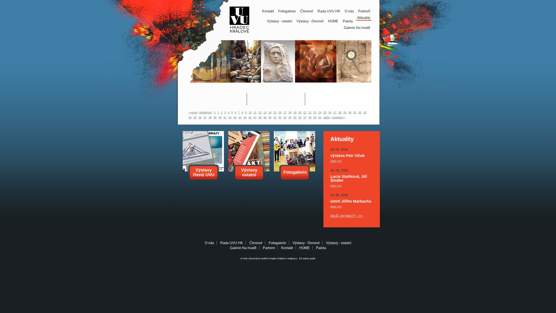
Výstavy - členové (310, 21)
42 (230, 117)
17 (284, 112)
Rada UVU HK (329, 11)
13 (264, 112)
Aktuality (363, 18)
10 (250, 112)
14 (269, 112)
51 (274, 117)
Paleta (348, 21)
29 (344, 112)
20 (299, 112)
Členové (306, 11)
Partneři (364, 11)
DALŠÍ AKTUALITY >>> (346, 216)
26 (329, 112)
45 (245, 117)
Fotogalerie (287, 11)
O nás (349, 11)
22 (309, 112)
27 (334, 112)
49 (264, 117)
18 (289, 112)
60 (319, 117)
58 (309, 117)
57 (304, 117)
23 (314, 112)
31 (354, 112)
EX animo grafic (307, 258)
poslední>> (338, 117)
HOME (333, 21)
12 (259, 112)
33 (364, 112)
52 (279, 117)
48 (259, 117)
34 (190, 117)
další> (327, 117)
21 (304, 112)
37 (205, 117)
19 (294, 112)
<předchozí (205, 112)
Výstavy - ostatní (279, 21)
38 (210, 117)
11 (255, 112)
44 (240, 117)
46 (250, 117)
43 (235, 117)
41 (225, 117)
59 (314, 117)
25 (324, 112)
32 (359, 112)
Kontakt (268, 11)
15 (274, 112)
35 (195, 117)
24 (319, 112)
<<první (193, 112)
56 (299, 117)
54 (289, 117)
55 (294, 117)
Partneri (269, 248)
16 (279, 112)
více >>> (336, 161)
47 (254, 117)
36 (200, 117)
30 (349, 112)
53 (284, 117)
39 (215, 117)
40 (220, 117)
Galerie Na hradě (243, 248)
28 (339, 112)
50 (269, 117)
